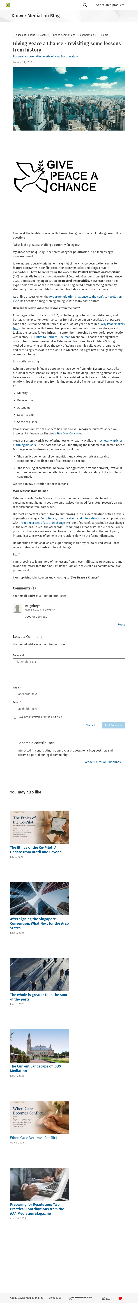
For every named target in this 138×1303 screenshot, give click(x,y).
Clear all (90, 725)
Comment (18, 655)
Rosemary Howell (24, 56)
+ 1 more (103, 35)
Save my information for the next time (40, 717)
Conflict (44, 35)
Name (17, 687)
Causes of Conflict (25, 35)
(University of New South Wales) (57, 56)
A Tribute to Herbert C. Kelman (50, 337)
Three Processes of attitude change (42, 522)
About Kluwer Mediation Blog (26, 1297)
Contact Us (55, 1297)
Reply (121, 624)
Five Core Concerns (69, 433)
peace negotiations (64, 35)
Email (17, 702)
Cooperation (87, 35)
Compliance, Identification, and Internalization (71, 518)
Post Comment (113, 725)
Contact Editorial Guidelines (102, 762)
